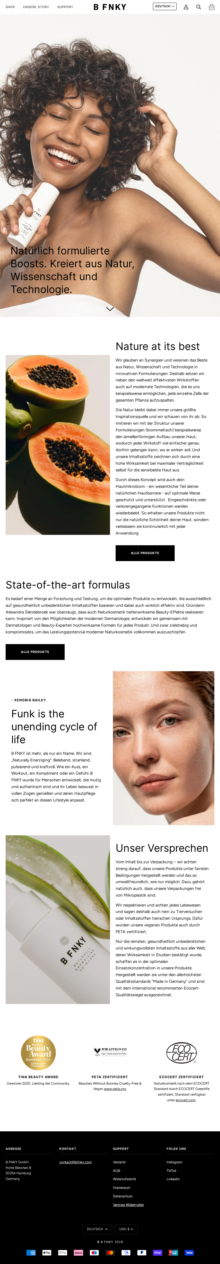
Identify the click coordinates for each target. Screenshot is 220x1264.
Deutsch (163, 6)
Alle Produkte (145, 553)
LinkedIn (173, 1179)
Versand (119, 1162)
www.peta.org (115, 1089)
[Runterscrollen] (110, 307)
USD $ (124, 1229)
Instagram (174, 1162)
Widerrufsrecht (124, 1179)
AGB (116, 1171)
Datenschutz (123, 1196)
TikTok (171, 1171)
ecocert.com (186, 1100)
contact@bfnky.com (75, 1162)
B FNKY (107, 1242)
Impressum (121, 1188)
